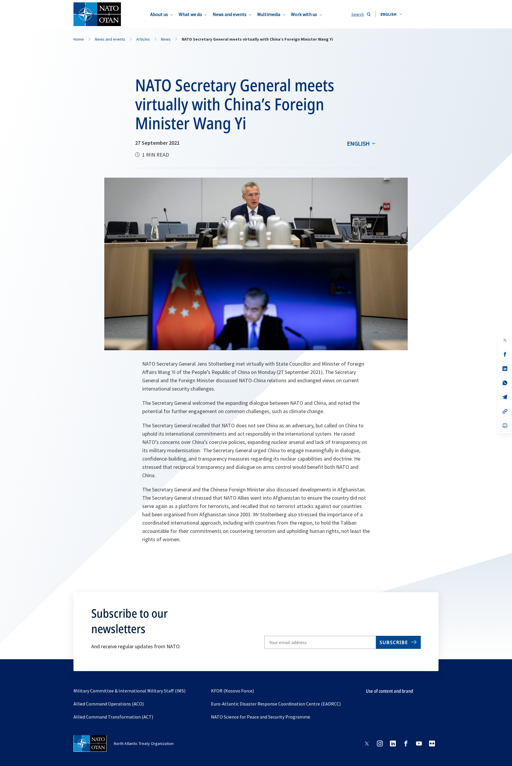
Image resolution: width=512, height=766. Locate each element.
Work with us (304, 14)
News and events (230, 14)
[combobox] (391, 14)
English (358, 143)
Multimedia (268, 14)
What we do (190, 14)
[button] (391, 14)
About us (159, 14)
